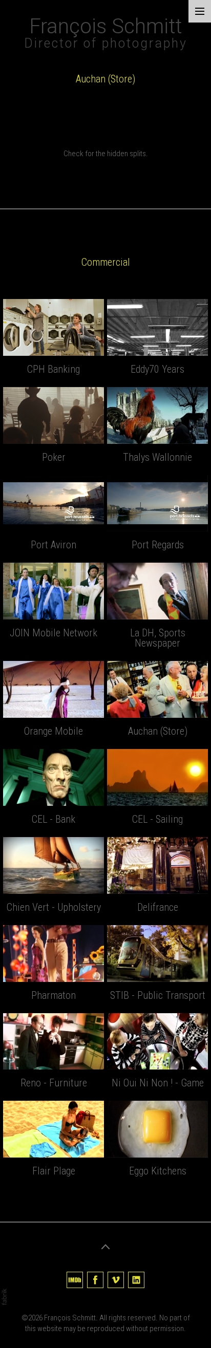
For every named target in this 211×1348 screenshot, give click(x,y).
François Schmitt (70, 1317)
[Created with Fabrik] (4, 1297)
